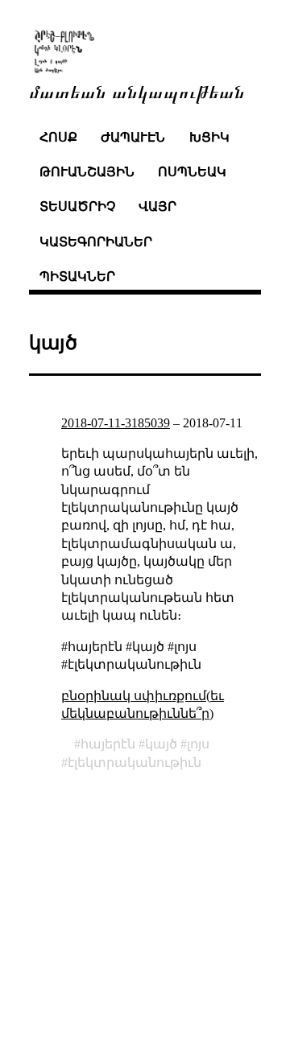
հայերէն (108, 744)
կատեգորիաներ (95, 242)
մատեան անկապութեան (137, 90)
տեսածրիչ (77, 206)
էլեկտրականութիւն (134, 762)
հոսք (58, 137)
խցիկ (209, 137)
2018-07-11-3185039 (115, 423)
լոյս (198, 744)
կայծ (161, 744)
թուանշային (87, 172)
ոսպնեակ (192, 172)
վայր (157, 206)
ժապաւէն (133, 137)
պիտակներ (77, 276)
